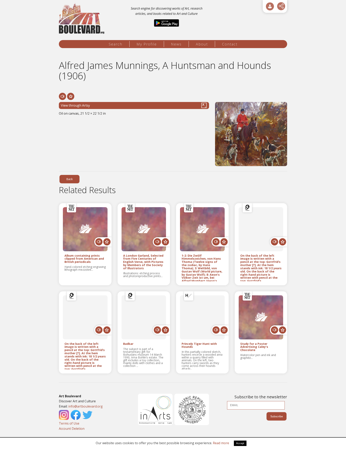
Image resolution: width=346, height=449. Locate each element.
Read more (221, 443)
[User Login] (270, 6)
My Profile (147, 44)
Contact (229, 44)
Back (69, 179)
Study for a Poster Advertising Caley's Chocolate (254, 347)
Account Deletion (71, 428)
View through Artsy (75, 105)
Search (115, 44)
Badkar (128, 344)
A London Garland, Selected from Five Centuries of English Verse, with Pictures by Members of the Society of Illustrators (143, 262)
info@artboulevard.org (85, 406)
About (202, 44)
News (176, 44)
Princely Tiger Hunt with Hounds (199, 345)
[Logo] (82, 18)
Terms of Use (69, 423)
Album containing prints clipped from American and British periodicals (84, 259)
